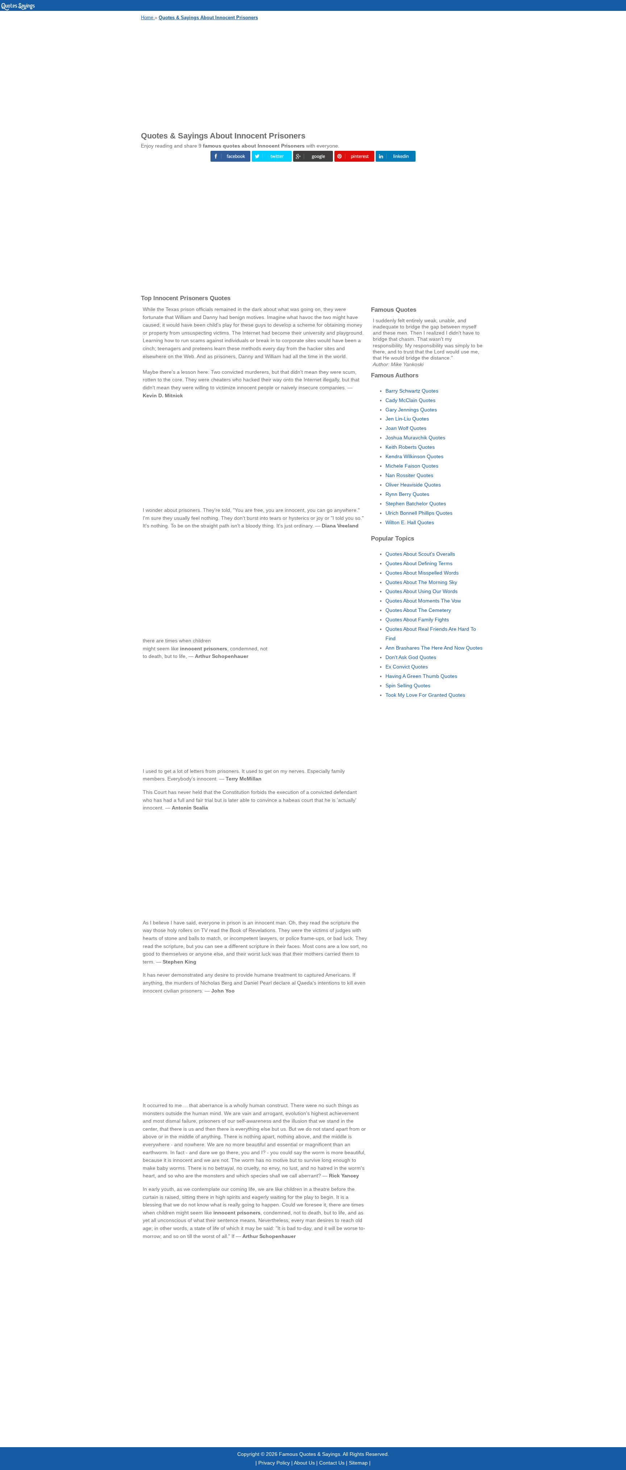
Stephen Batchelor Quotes (415, 503)
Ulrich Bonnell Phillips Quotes (418, 513)
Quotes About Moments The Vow (423, 601)
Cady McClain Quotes (410, 400)
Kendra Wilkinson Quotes (414, 456)
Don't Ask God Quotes (410, 657)
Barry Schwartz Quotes (411, 391)
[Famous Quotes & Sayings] (18, 9)
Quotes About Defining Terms (418, 563)
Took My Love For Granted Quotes (425, 695)
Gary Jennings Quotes (411, 410)
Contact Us (332, 1463)
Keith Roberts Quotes (410, 447)
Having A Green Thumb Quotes (421, 676)
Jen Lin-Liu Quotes (407, 419)
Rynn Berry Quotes (407, 494)
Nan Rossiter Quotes (409, 475)
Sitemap (358, 1463)
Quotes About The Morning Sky (421, 582)
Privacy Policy (274, 1463)
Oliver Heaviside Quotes (413, 485)
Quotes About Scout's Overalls (420, 554)
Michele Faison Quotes (411, 466)
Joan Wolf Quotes (405, 428)
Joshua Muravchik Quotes (415, 437)
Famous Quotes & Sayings (309, 1454)
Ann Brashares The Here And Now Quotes (434, 648)
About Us (304, 1463)
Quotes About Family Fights (417, 619)
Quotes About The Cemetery (418, 610)
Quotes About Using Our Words (421, 591)
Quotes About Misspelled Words (422, 573)
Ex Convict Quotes (406, 667)
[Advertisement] (313, 74)
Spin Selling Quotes (407, 685)
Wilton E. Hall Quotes (409, 522)
